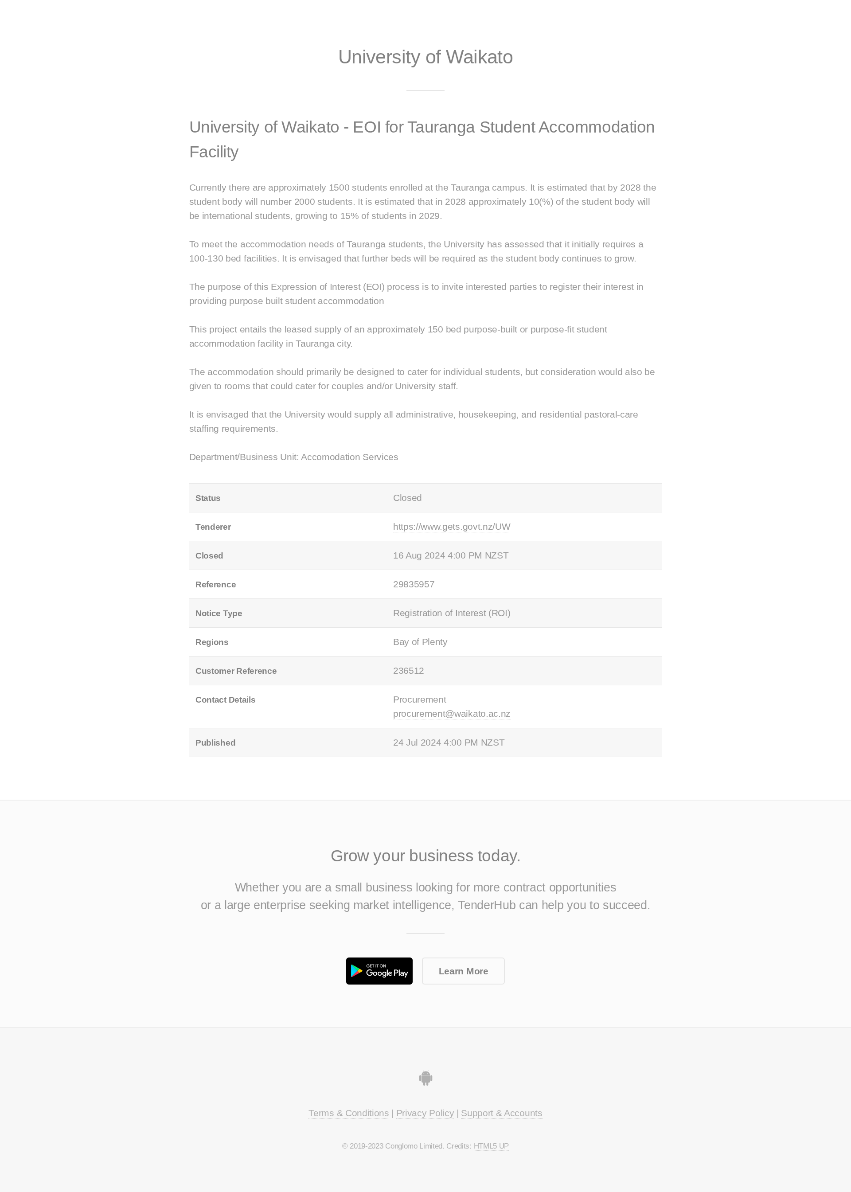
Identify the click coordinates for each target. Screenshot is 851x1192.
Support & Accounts (501, 1113)
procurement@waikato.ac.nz (452, 713)
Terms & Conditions (348, 1113)
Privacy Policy (425, 1113)
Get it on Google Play (379, 971)
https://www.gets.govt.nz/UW (451, 526)
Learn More (463, 971)
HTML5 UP (491, 1146)
